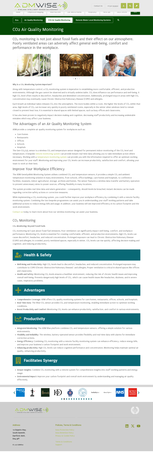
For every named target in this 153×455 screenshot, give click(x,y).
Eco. (135, 12)
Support (58, 445)
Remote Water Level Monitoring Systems (93, 20)
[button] (15, 65)
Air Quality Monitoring (33, 20)
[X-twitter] (133, 426)
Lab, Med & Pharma (74, 12)
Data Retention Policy (64, 433)
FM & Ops (106, 12)
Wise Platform (55, 12)
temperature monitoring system (52, 157)
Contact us (18, 212)
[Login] (136, 5)
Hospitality (92, 12)
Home (18, 12)
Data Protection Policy (64, 430)
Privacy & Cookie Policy (65, 436)
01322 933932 (113, 6)
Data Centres (122, 12)
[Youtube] (138, 426)
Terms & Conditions (63, 442)
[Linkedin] (127, 426)
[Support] (123, 5)
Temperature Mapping (35, 12)
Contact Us (98, 6)
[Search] (130, 5)
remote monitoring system (48, 154)
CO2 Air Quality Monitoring (59, 20)
